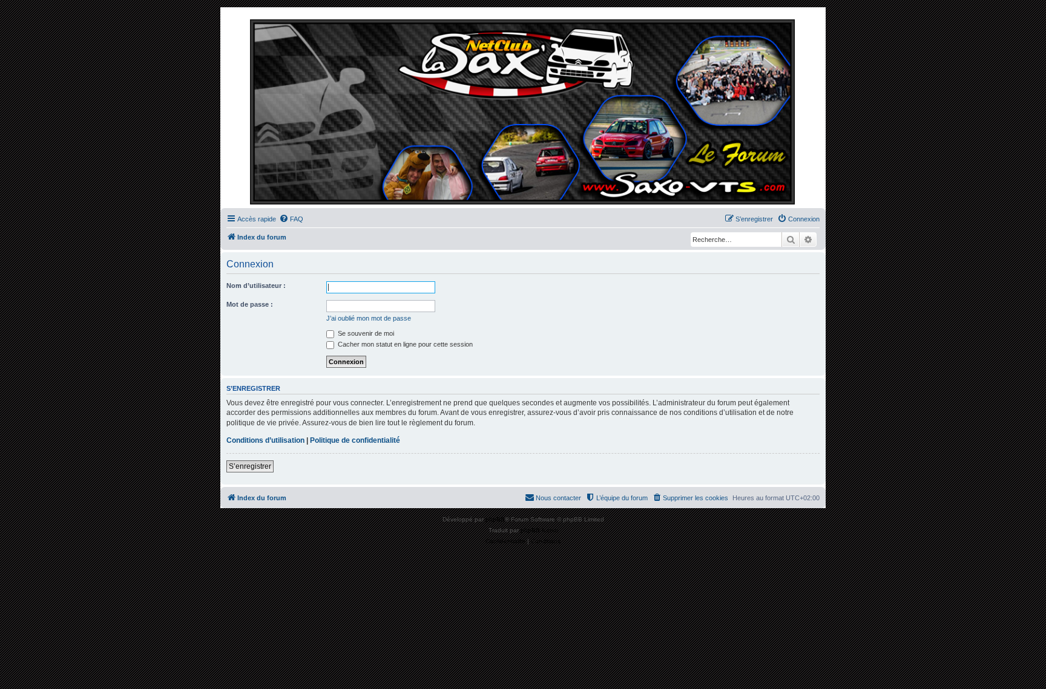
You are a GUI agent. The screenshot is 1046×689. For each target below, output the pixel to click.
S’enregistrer (250, 466)
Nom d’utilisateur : (256, 285)
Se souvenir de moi (365, 333)
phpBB (495, 519)
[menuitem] (291, 219)
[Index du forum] (523, 110)
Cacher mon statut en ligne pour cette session (404, 344)
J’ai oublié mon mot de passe (368, 318)
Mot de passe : (249, 304)
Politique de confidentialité (355, 440)
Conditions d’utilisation (265, 440)
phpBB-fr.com (539, 530)
